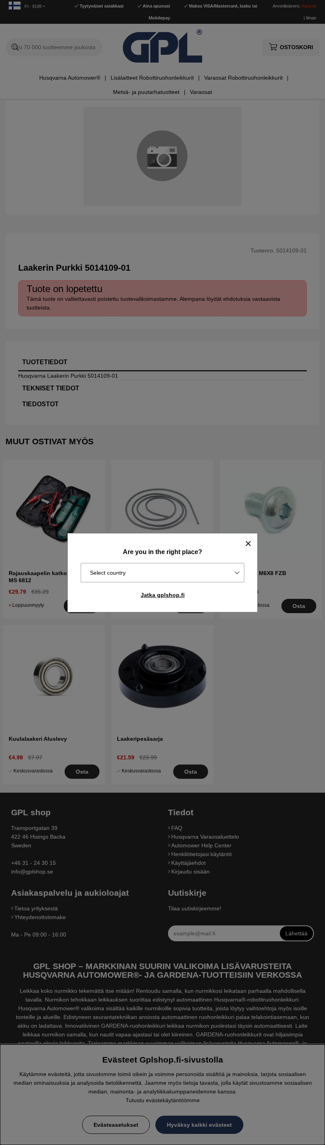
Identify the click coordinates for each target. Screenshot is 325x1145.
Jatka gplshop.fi (163, 595)
